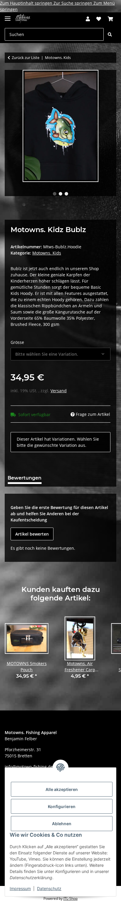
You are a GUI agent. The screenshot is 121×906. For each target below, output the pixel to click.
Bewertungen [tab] (24, 478)
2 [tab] (60, 194)
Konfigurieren (61, 806)
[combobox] (60, 354)
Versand (59, 390)
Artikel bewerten (32, 534)
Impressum (20, 888)
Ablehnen (61, 823)
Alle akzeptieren (62, 789)
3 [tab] (66, 194)
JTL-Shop (70, 898)
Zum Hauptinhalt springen (26, 3)
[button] (88, 19)
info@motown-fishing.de (29, 766)
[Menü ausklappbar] (8, 16)
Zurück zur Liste (25, 57)
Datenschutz (49, 888)
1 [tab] (54, 194)
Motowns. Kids (46, 253)
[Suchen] (109, 34)
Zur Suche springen (73, 3)
